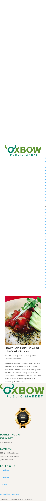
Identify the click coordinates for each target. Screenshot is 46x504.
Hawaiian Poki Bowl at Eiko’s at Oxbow (22, 349)
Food (34, 355)
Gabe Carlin (11, 355)
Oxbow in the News (13, 358)
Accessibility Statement (10, 494)
